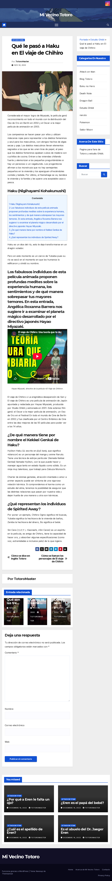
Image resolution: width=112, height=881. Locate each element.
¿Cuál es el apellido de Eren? (24, 831)
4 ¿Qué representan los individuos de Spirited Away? (33, 237)
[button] (108, 24)
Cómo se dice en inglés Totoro (20, 557)
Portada (84, 39)
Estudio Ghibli (18, 40)
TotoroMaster (22, 61)
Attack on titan (87, 71)
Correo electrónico (14, 725)
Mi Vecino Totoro (56, 14)
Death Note (86, 93)
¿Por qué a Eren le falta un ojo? (28, 801)
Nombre (9, 709)
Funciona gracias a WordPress (15, 871)
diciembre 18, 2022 (18, 808)
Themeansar (7, 874)
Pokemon (85, 122)
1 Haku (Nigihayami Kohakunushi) (24, 204)
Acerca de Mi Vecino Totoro (88, 869)
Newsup (39, 871)
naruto (83, 115)
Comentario (12, 652)
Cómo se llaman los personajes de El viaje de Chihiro (51, 558)
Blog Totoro (86, 79)
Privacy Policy (104, 875)
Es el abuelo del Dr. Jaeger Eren (82, 831)
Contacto (106, 869)
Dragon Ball (86, 100)
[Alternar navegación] (56, 25)
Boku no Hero (87, 86)
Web (7, 741)
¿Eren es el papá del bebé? (82, 803)
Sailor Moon (86, 129)
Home (70, 869)
